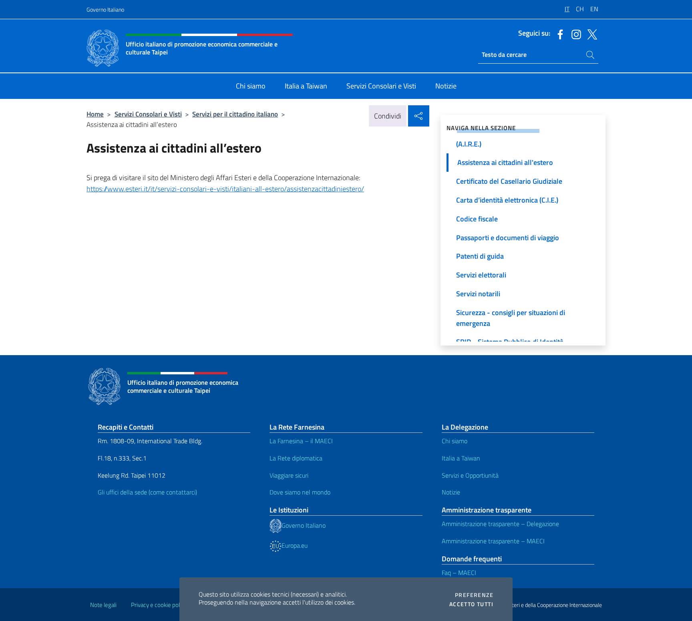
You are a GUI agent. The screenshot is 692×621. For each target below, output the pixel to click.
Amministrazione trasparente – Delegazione (500, 524)
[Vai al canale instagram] (574, 33)
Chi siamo (454, 441)
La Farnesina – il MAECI (301, 441)
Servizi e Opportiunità (470, 475)
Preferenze (474, 595)
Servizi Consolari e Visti (148, 114)
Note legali (103, 604)
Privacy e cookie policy (159, 604)
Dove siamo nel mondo (300, 492)
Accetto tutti (471, 604)
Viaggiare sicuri (289, 475)
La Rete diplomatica (296, 458)
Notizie (451, 492)
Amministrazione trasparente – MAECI (493, 541)
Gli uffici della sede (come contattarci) (147, 492)
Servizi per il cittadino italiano (235, 114)
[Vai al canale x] (590, 33)
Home (95, 114)
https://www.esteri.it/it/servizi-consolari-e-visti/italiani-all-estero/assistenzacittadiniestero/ (225, 188)
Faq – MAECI (459, 572)
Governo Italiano (105, 9)
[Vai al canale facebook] (558, 33)
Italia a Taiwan (461, 458)
